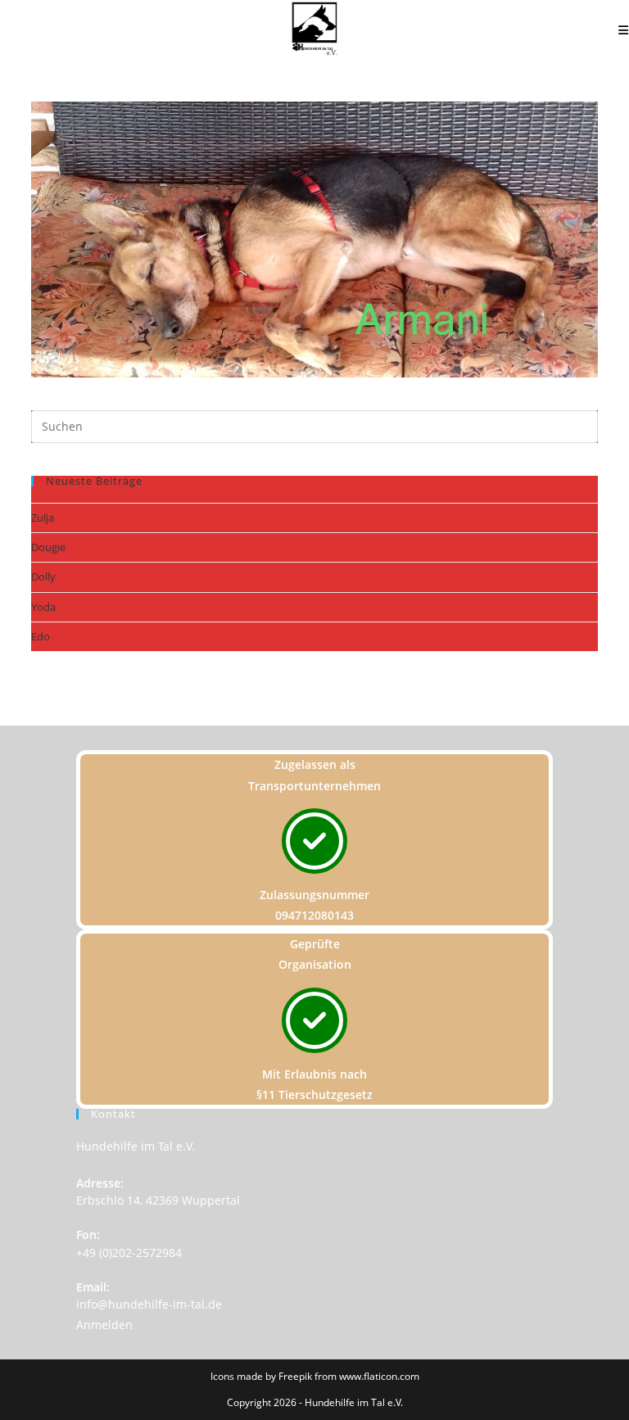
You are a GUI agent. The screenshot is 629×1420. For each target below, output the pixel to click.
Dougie (48, 547)
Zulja (42, 517)
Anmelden (104, 1324)
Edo (40, 636)
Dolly (43, 576)
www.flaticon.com (379, 1376)
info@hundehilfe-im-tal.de (149, 1304)
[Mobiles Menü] (623, 30)
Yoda (43, 606)
